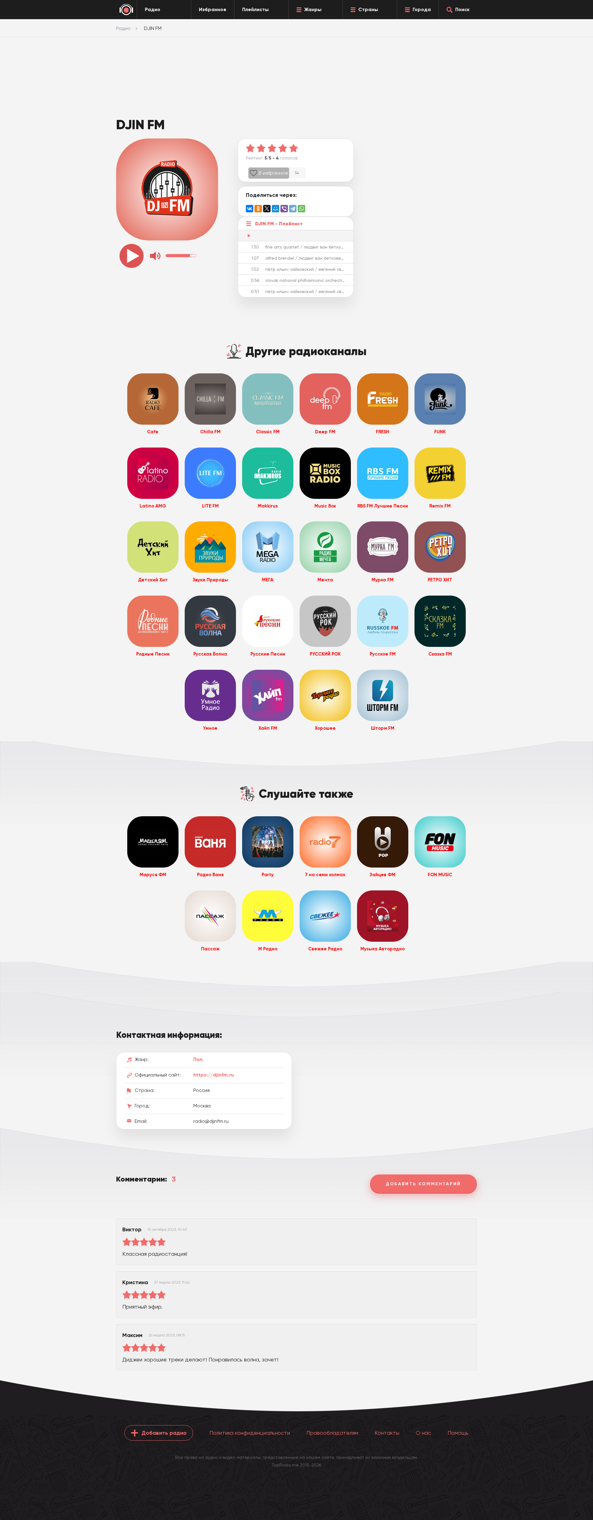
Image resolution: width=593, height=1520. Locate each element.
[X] (267, 208)
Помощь (458, 1432)
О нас (423, 1432)
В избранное (273, 173)
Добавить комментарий (423, 1184)
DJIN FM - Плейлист (279, 223)
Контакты (387, 1432)
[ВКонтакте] (249, 208)
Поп (197, 1059)
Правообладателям (332, 1432)
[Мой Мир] (275, 208)
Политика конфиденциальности (249, 1432)
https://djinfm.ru (213, 1075)
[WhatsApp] (301, 208)
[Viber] (284, 208)
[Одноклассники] (258, 208)
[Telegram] (292, 208)
